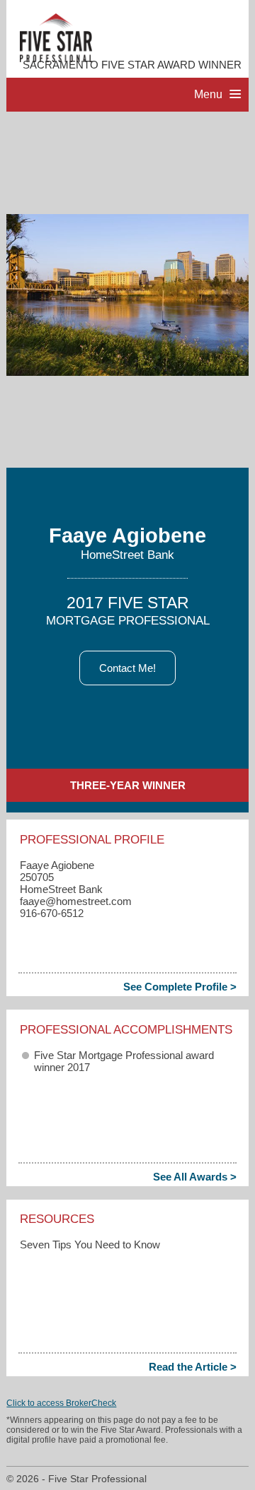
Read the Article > (193, 1367)
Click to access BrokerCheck (61, 1403)
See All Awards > (195, 1177)
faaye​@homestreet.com (76, 901)
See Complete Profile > (180, 987)
